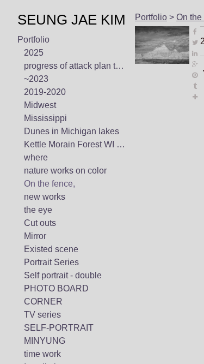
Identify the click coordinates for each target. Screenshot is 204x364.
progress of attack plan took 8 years (75, 66)
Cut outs (41, 223)
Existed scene (51, 249)
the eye (39, 210)
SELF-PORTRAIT (55, 328)
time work (43, 354)
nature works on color (68, 170)
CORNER (41, 301)
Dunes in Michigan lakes (71, 131)
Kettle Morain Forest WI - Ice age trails (75, 144)
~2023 (36, 79)
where (36, 157)
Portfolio (34, 39)
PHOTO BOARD (54, 288)
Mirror (35, 236)
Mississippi (44, 118)
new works (45, 197)
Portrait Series (52, 262)
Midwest (40, 105)
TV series (42, 314)
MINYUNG (42, 341)
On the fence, (50, 183)
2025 (34, 52)
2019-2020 (45, 92)
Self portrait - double (65, 275)
